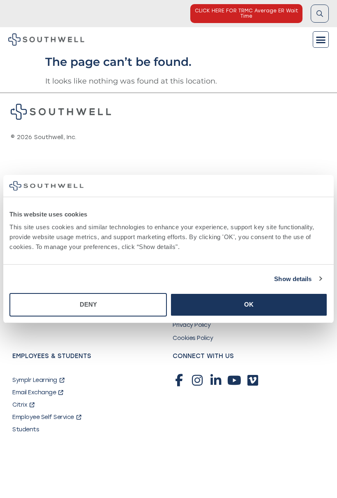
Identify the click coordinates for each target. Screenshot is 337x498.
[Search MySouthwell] (320, 14)
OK (249, 304)
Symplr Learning (34, 380)
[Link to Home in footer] (61, 112)
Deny (88, 304)
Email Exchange (34, 392)
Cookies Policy (193, 338)
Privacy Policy (191, 324)
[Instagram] (197, 380)
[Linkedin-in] (216, 380)
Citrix (19, 404)
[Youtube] (234, 380)
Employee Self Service (43, 417)
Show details (293, 278)
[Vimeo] (253, 380)
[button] (321, 39)
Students (25, 429)
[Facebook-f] (179, 380)
